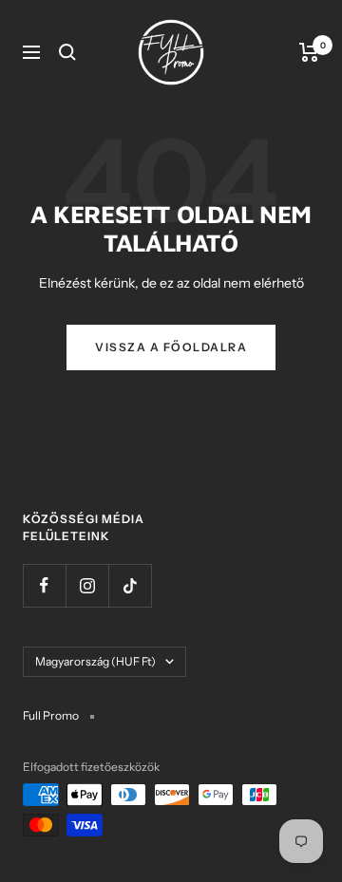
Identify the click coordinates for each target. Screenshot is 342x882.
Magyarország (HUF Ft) (95, 661)
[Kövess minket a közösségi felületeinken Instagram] (87, 585)
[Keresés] (67, 52)
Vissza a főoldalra (171, 347)
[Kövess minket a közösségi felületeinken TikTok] (129, 585)
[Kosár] (309, 52)
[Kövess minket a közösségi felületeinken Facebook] (44, 585)
